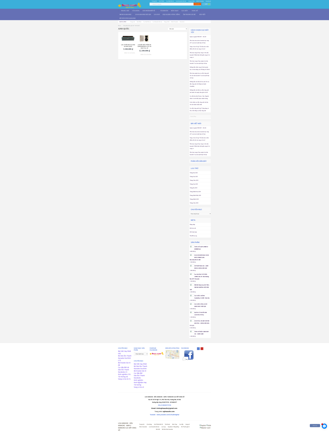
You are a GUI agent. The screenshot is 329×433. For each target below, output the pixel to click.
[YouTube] (202, 348)
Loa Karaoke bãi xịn (181, 1)
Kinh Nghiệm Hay (140, 382)
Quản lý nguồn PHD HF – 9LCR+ (198, 36)
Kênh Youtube (200, 1)
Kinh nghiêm (122, 374)
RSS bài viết (193, 228)
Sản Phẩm (161, 1)
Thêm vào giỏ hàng (129, 53)
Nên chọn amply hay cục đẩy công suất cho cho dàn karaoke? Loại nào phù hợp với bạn (199, 76)
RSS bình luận (193, 232)
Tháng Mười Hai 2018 (195, 191)
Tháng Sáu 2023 (194, 176)
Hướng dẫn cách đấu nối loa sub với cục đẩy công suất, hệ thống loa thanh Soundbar (199, 84)
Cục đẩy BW (122, 367)
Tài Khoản (164, 10)
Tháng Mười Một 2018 (195, 195)
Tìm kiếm (197, 4)
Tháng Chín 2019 (194, 180)
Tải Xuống (121, 377)
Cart (207, 4)
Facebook (208, 1)
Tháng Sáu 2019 (194, 184)
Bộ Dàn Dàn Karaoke (128, 18)
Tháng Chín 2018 (194, 203)
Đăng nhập (192, 224)
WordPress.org (193, 235)
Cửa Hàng (136, 10)
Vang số (195, 10)
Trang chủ (154, 1)
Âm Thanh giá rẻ (189, 14)
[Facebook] (198, 348)
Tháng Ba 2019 (193, 188)
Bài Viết (202, 14)
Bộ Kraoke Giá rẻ (124, 363)
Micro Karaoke (125, 14)
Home (119, 25)
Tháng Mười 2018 (194, 199)
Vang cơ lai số (123, 379)
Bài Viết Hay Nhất (124, 351)
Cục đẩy (184, 10)
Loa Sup (157, 14)
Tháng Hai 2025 (194, 172)
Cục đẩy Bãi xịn (170, 1)
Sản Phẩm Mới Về (149, 10)
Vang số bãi (191, 1)
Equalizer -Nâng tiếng (171, 14)
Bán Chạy (174, 10)
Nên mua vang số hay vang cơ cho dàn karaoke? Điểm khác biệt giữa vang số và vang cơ (200, 55)
